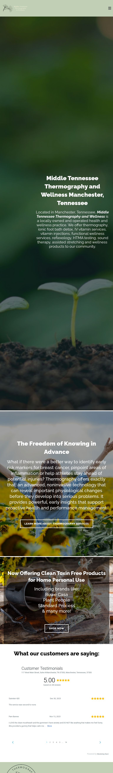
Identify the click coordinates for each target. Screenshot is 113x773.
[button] (71, 8)
